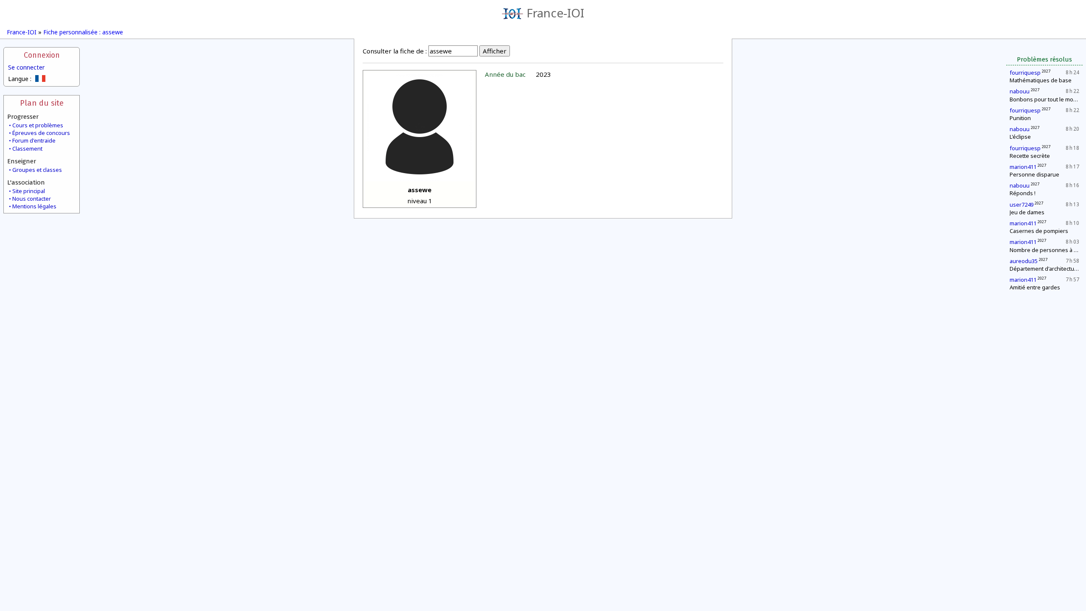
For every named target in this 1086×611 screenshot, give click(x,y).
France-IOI (555, 13)
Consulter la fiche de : (395, 51)
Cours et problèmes (37, 125)
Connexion (42, 55)
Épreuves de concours (41, 133)
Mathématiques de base (1041, 80)
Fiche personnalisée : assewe (83, 32)
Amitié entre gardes (1035, 287)
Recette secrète (1030, 156)
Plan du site (42, 103)
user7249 (1021, 204)
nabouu (1020, 91)
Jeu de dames (1027, 212)
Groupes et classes (37, 170)
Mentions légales (34, 206)
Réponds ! (1023, 193)
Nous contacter (31, 198)
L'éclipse (1020, 136)
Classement (27, 148)
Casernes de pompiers (1039, 231)
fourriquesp (1025, 72)
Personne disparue (1034, 174)
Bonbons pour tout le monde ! (1048, 99)
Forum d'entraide (34, 140)
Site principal (28, 191)
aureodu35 (1024, 261)
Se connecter (26, 67)
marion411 (1023, 167)
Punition (1020, 118)
